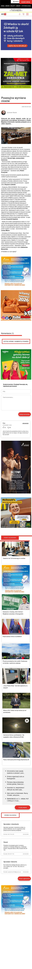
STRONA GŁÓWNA (10, 13)
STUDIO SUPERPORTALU (12, 24)
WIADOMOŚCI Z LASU (10, 22)
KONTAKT (7, 27)
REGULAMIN (8, 32)
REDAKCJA (7, 29)
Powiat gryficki (9, 16)
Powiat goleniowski (11, 20)
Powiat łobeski (9, 18)
